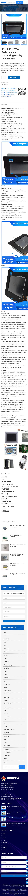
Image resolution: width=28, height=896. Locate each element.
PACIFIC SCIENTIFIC (9, 729)
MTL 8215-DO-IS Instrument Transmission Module (16, 555)
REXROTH (6, 736)
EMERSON (6, 661)
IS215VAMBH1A (7, 492)
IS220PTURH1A (7, 506)
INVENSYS (6, 697)
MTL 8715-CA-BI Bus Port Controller (16, 536)
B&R (5, 645)
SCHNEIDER (7, 739)
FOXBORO (6, 678)
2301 (3, 479)
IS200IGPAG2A (7, 484)
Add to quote (13, 77)
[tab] (14, 103)
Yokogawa (7, 755)
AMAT (5, 642)
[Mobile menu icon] (26, 2)
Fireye (5, 674)
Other (7, 82)
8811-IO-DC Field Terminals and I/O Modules (17, 564)
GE (4, 681)
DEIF (5, 652)
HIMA (5, 687)
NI (4, 723)
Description (4, 104)
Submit (14, 621)
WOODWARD (7, 752)
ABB (5, 636)
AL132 (4, 477)
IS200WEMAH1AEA (9, 496)
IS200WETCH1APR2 (9, 487)
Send (14, 875)
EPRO (5, 671)
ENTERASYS (7, 668)
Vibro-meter (7, 749)
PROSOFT (6, 733)
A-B (5, 632)
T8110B (4, 494)
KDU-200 (5, 84)
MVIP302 (5, 489)
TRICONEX (7, 746)
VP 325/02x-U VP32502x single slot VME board (17, 574)
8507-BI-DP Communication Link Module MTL (17, 545)
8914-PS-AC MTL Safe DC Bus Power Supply (17, 526)
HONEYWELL (7, 691)
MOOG (6, 713)
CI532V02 (5, 511)
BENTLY (6, 648)
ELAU (5, 658)
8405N (4, 499)
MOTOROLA (7, 716)
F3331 (3, 509)
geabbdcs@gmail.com (11, 92)
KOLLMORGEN (8, 704)
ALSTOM (6, 639)
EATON (6, 655)
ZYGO (5, 759)
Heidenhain (7, 684)
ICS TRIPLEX (7, 694)
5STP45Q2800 (7, 504)
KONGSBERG (7, 707)
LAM (5, 710)
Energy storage (8, 665)
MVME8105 (6, 501)
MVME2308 (6, 482)
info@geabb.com (10, 94)
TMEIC (6, 742)
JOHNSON (6, 700)
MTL (5, 720)
